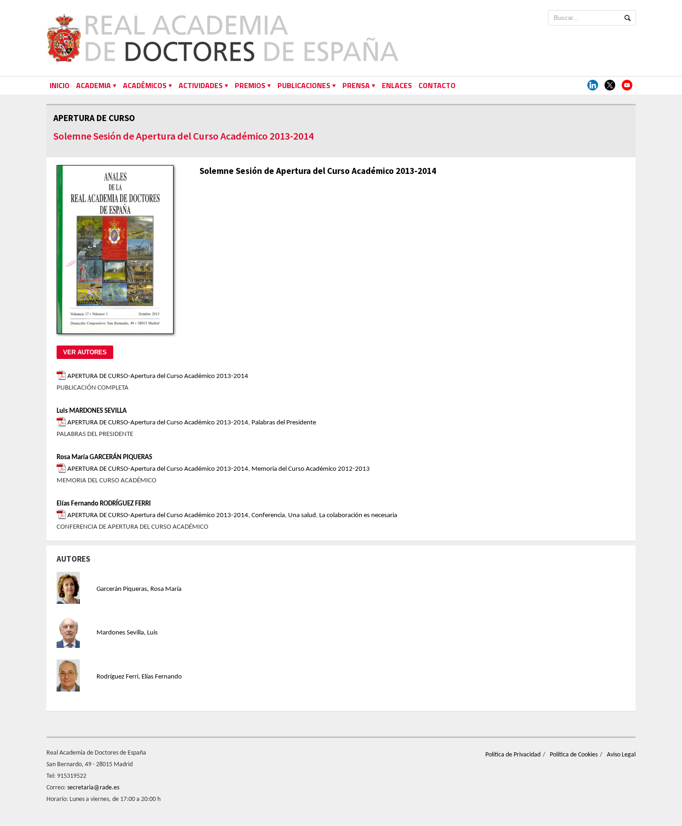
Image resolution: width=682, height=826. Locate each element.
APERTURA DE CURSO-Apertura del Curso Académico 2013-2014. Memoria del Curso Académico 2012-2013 (218, 469)
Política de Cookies (574, 754)
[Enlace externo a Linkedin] (592, 86)
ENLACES (397, 85)
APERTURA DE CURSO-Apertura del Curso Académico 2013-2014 (157, 376)
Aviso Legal (621, 754)
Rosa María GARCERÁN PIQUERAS (104, 457)
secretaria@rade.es (93, 787)
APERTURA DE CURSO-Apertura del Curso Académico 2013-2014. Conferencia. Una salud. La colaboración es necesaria (231, 515)
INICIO (60, 85)
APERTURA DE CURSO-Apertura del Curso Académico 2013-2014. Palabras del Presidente (191, 422)
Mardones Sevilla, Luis (127, 632)
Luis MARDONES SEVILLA (92, 411)
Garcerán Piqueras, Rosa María (139, 589)
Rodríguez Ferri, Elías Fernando (139, 676)
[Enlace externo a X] (609, 86)
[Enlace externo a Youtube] (627, 86)
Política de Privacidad (512, 754)
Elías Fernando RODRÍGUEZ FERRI (104, 503)
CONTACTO (437, 85)
